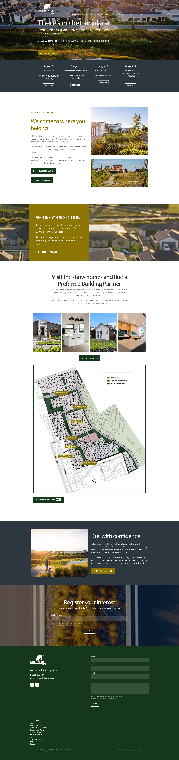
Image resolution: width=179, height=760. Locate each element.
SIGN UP (89, 630)
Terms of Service (67, 625)
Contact (32, 744)
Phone (93, 665)
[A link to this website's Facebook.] (137, 14)
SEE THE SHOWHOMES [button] (89, 358)
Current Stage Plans (37, 730)
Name (93, 656)
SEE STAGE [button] (48, 85)
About (32, 737)
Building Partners (36, 735)
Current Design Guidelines (39, 728)
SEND (95, 704)
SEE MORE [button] (76, 85)
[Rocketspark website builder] (129, 750)
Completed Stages (36, 739)
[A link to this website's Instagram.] (142, 14)
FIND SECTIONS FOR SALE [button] (47, 252)
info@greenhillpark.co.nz (43, 677)
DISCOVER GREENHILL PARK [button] (43, 171)
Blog (31, 742)
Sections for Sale (35, 725)
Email (93, 673)
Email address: (56, 615)
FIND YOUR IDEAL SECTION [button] (103, 571)
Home (32, 723)
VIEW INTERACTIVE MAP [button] (42, 180)
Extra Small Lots (35, 732)
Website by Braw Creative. (67, 749)
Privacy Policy (55, 625)
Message (94, 681)
